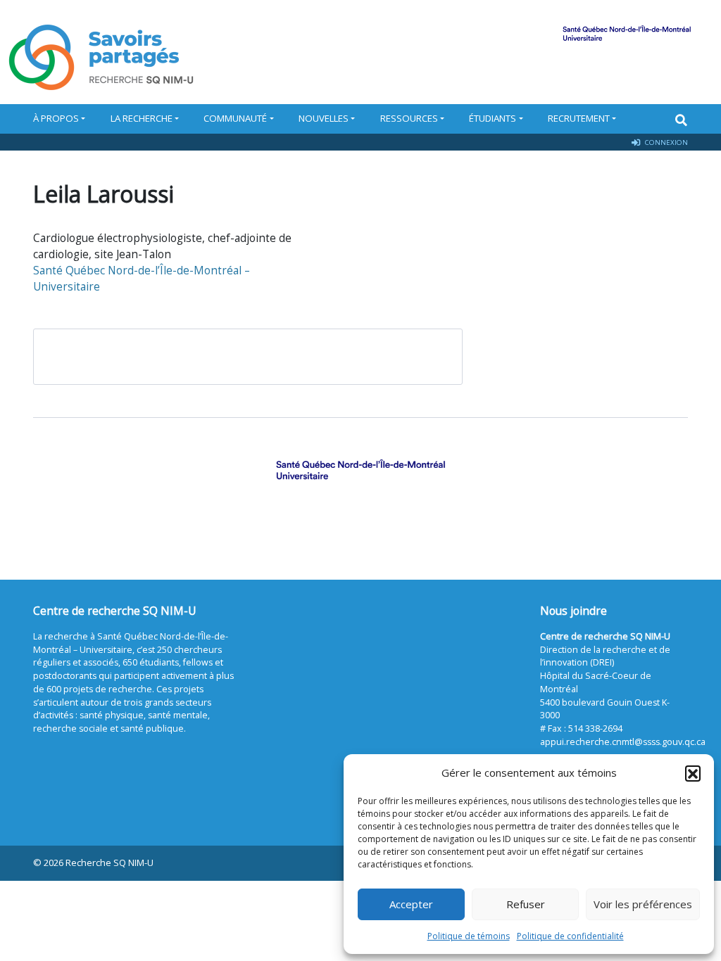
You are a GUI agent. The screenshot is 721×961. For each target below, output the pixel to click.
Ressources (409, 118)
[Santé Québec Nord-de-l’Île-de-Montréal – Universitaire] (360, 470)
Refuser (525, 904)
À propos (56, 118)
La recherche (142, 118)
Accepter (411, 904)
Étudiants (492, 118)
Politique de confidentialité (570, 936)
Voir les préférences (643, 904)
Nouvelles (324, 118)
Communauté (235, 118)
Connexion (665, 142)
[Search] (681, 119)
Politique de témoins (468, 936)
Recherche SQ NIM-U (109, 862)
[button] (693, 773)
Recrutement (579, 118)
